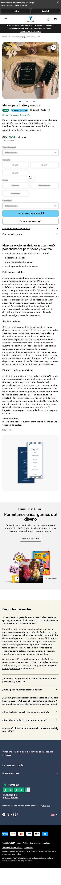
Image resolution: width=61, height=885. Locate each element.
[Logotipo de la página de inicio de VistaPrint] (30, 19)
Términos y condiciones (12, 847)
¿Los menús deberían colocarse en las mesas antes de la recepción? (30, 729)
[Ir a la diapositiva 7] (41, 101)
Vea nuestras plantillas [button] (28, 213)
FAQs (4, 429)
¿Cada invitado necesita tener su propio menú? (26, 712)
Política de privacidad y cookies (36, 843)
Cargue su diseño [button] (28, 221)
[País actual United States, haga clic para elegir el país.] (55, 815)
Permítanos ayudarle (12, 765)
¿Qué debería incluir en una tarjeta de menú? (24, 720)
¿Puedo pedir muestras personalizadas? (22, 689)
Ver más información (31, 130)
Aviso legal (28, 847)
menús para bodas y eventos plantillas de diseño (26, 421)
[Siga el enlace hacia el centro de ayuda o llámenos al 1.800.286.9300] (49, 19)
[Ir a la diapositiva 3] (27, 101)
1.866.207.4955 (8, 843)
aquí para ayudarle (26, 751)
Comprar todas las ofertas (30, 31)
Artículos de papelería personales (26, 37)
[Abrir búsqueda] (12, 19)
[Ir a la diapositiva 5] (34, 101)
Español (45, 11)
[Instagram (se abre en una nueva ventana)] (12, 815)
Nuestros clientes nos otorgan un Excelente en (26, 805)
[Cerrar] (57, 2)
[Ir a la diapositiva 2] (23, 101)
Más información (30, 538)
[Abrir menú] (5, 19)
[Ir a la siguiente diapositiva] (57, 70)
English (15, 11)
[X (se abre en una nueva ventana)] (8, 815)
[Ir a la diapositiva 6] (37, 101)
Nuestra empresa (10, 773)
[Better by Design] (48, 110)
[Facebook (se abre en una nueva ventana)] (3, 815)
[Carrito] (55, 19)
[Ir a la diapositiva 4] (30, 101)
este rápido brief (10, 668)
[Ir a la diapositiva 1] (20, 101)
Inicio (4, 37)
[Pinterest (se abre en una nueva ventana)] (16, 814)
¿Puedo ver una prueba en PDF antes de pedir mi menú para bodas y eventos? (29, 680)
